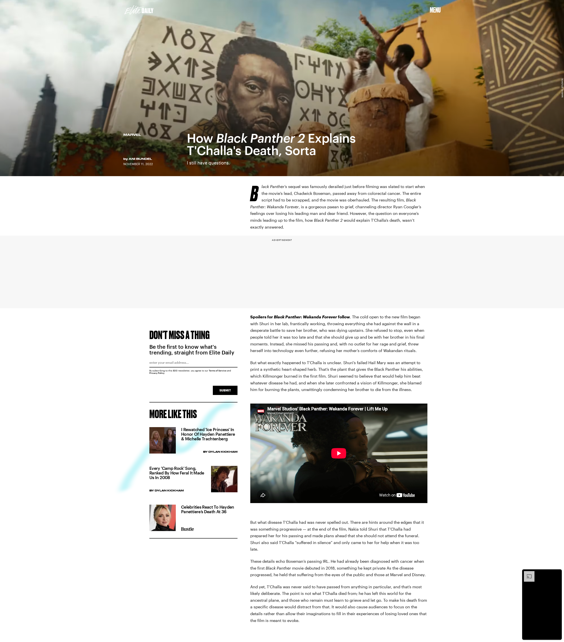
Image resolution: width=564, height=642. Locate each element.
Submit (225, 390)
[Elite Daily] (138, 10)
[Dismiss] (556, 573)
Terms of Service (217, 370)
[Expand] (527, 573)
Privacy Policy (157, 373)
